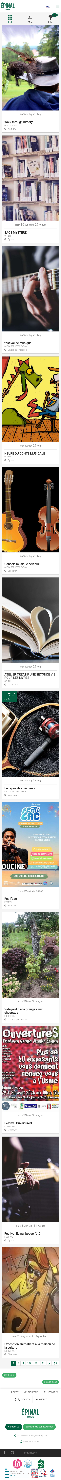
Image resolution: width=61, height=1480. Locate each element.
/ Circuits (23, 1399)
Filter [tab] (50, 22)
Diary (15, 1392)
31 (43, 1363)
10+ (29, 1363)
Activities (53, 1392)
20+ (37, 1363)
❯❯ (55, 1363)
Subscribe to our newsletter (39, 1426)
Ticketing (33, 1392)
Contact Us (13, 1426)
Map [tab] (30, 22)
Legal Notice (30, 1452)
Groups (43, 1399)
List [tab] (10, 22)
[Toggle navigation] (58, 6)
